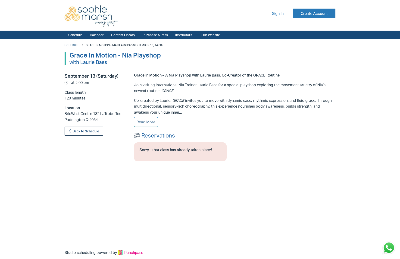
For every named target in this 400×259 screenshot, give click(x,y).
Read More (146, 122)
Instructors (183, 35)
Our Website (210, 35)
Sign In (278, 13)
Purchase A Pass (155, 35)
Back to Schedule (86, 131)
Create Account (314, 13)
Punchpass (133, 252)
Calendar (97, 35)
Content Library (123, 35)
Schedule (75, 35)
